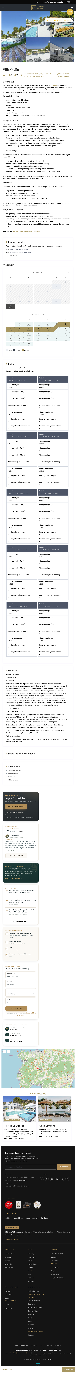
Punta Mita (55, 1274)
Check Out (10, 990)
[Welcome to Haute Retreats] (70, 12)
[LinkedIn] (57, 1179)
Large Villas (62, 74)
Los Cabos (55, 1267)
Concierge (31, 1304)
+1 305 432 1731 (15, 1035)
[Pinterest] (52, 1179)
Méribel (54, 1257)
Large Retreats (45, 74)
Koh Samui (8, 1295)
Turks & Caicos (10, 1254)
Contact (31, 1335)
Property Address (17, 242)
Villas (42, 76)
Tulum (53, 1271)
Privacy (50, 1345)
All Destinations (33, 1291)
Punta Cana (9, 1268)
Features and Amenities (21, 753)
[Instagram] (67, 1179)
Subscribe (64, 1167)
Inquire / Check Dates (16, 806)
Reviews (31, 1325)
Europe (24, 252)
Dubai (7, 1298)
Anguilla (7, 1261)
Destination (11, 973)
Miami (7, 1305)
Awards (30, 1321)
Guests (9, 999)
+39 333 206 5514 (16, 1041)
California (8, 1308)
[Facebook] (42, 1179)
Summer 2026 (35, 76)
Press (30, 1318)
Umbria (30, 1268)
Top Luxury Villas (34, 1301)
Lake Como (32, 1257)
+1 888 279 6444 (15, 1030)
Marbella (31, 1278)
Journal (30, 1328)
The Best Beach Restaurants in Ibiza (26, 231)
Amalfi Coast (32, 1264)
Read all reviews (16, 855)
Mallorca (31, 1281)
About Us (31, 1314)
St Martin (8, 1264)
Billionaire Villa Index (35, 1332)
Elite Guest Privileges (35, 1307)
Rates (11, 363)
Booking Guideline (21, 1345)
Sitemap (58, 1345)
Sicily (30, 1261)
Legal (42, 1345)
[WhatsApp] (47, 1179)
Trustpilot (20, 831)
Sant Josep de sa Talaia (19, 249)
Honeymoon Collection (49, 1129)
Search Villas (16, 1008)
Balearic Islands (16, 252)
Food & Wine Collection (31, 74)
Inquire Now (68, 1370)
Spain (54, 85)
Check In (10, 981)
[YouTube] (62, 1179)
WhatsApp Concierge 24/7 (16, 812)
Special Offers (33, 1311)
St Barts (8, 1257)
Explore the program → (14, 879)
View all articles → (20, 921)
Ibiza (29, 252)
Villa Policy (14, 766)
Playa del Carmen (57, 1278)
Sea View (26, 76)
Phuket (7, 1291)
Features (13, 670)
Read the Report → (13, 1239)
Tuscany (31, 1254)
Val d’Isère (54, 1261)
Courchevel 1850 (57, 1254)
